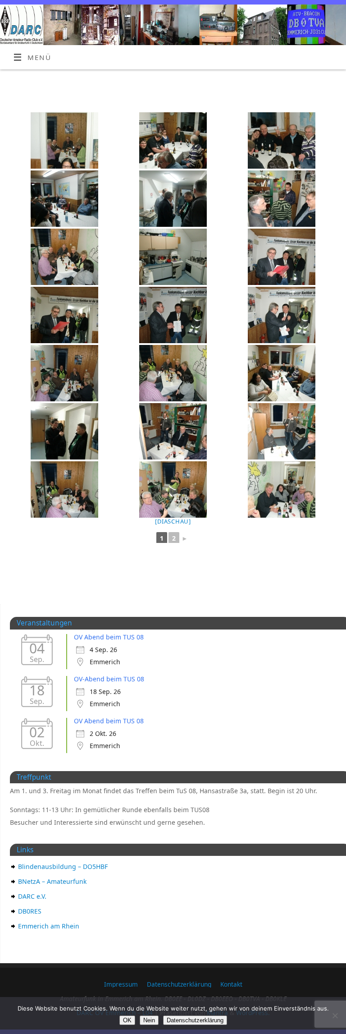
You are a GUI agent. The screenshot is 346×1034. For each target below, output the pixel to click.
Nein (149, 1020)
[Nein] (334, 1015)
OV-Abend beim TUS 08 (109, 679)
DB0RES (29, 911)
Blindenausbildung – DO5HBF (63, 866)
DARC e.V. (32, 896)
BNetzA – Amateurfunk (52, 881)
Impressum (121, 984)
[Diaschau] (173, 521)
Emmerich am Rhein (48, 926)
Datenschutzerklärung (179, 984)
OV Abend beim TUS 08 (109, 637)
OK (127, 1020)
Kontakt (231, 984)
